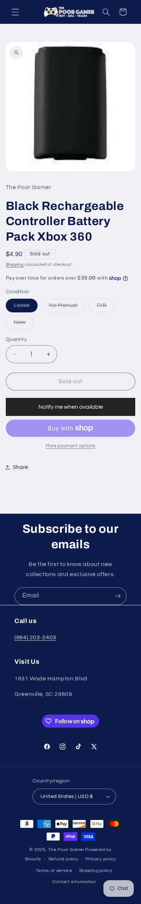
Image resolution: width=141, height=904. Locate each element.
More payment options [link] (70, 446)
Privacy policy (101, 859)
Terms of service (54, 871)
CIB (106, 307)
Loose (26, 307)
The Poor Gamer (66, 850)
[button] (15, 12)
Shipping (15, 265)
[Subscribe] (118, 596)
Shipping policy (95, 871)
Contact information (74, 882)
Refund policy (63, 859)
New (24, 324)
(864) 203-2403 (35, 637)
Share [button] (20, 467)
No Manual (67, 307)
